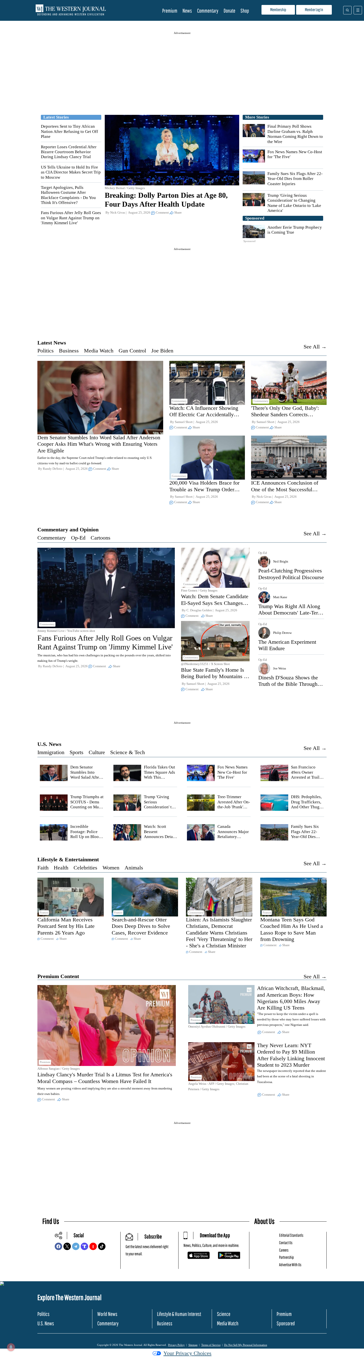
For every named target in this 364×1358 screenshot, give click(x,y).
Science (223, 1314)
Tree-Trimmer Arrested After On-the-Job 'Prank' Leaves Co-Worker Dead (233, 806)
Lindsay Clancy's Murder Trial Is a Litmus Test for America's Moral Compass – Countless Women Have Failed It (104, 1077)
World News (107, 1314)
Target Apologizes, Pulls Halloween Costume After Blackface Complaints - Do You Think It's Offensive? (68, 195)
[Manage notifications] (11, 1347)
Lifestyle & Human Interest (179, 1314)
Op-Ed (78, 538)
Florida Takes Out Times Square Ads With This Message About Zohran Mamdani (159, 777)
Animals (134, 867)
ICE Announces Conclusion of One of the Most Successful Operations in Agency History (284, 489)
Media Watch (98, 350)
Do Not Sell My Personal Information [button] (245, 1344)
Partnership (286, 1257)
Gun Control (132, 350)
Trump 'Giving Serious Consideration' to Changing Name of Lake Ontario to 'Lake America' (294, 203)
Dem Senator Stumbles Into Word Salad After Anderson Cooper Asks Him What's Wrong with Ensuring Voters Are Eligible (98, 444)
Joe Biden (162, 350)
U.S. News (49, 744)
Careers (283, 1250)
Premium (169, 10)
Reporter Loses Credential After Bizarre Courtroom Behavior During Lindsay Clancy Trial (69, 152)
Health (61, 867)
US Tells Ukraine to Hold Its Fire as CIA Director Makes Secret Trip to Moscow (71, 172)
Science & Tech (127, 752)
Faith (43, 867)
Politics (45, 350)
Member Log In (314, 9)
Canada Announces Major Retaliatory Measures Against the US (233, 836)
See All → (315, 347)
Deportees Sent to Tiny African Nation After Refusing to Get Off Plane (69, 131)
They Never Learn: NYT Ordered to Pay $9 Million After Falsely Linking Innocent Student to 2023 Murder (291, 1055)
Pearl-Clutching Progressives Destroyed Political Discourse (291, 574)
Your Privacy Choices (187, 1353)
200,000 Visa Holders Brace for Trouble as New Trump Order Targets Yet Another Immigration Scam (205, 492)
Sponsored (286, 1323)
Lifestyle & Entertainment (68, 859)
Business (69, 350)
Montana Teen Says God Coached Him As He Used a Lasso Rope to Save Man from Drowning (291, 929)
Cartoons (100, 538)
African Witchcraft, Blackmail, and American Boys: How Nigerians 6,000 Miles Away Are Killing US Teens (291, 998)
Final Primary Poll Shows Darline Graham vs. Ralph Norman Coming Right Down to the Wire (295, 134)
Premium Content (58, 976)
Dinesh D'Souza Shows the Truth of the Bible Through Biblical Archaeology (288, 684)
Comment (162, 212)
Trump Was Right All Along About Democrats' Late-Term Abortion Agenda (290, 612)
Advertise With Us (290, 1264)
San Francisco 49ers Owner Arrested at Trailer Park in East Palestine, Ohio (307, 777)
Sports (76, 752)
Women (111, 867)
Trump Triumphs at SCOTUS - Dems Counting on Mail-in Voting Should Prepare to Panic (87, 806)
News (187, 10)
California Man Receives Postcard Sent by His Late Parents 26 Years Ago (66, 926)
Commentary (207, 10)
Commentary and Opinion (68, 529)
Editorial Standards (291, 1235)
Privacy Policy (176, 1344)
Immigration (50, 752)
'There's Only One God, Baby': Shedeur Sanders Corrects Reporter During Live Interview (286, 414)
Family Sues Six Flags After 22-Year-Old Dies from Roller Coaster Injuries (295, 178)
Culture (97, 752)
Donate (229, 10)
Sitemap (193, 1344)
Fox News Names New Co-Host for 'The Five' (232, 772)
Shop (244, 10)
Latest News (51, 343)
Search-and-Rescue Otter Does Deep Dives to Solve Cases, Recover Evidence (141, 926)
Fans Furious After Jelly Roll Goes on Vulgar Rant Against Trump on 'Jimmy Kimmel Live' (71, 217)
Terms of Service (211, 1344)
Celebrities (85, 867)
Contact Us (285, 1242)
